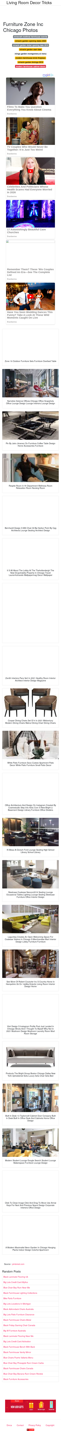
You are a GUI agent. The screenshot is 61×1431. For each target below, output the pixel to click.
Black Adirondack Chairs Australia (18, 1309)
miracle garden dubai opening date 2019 (30, 45)
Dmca (9, 1425)
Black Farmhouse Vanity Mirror (17, 1352)
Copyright (50, 1425)
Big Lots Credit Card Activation (17, 1341)
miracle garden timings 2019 (30, 62)
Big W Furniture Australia (14, 1330)
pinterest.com (18, 1264)
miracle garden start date (30, 49)
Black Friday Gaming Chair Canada (19, 1325)
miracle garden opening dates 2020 (30, 41)
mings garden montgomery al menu (30, 53)
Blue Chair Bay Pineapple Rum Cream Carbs (23, 1363)
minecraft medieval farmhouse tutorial (30, 36)
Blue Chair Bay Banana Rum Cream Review (23, 1373)
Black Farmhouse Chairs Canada (18, 1368)
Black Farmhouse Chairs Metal (17, 1319)
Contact (20, 1425)
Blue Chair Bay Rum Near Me (16, 1287)
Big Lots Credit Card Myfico (15, 1282)
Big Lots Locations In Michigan (17, 1303)
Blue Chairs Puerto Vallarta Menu (18, 1357)
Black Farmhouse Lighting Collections (20, 1293)
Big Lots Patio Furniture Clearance (18, 1314)
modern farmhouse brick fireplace (30, 58)
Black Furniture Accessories (15, 1379)
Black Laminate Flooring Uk (15, 1276)
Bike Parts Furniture (12, 1298)
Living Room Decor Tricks (29, 2)
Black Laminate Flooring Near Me (18, 1336)
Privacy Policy (35, 1425)
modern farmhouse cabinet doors (30, 66)
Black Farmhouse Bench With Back (19, 1346)
